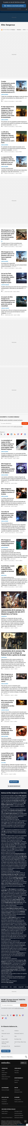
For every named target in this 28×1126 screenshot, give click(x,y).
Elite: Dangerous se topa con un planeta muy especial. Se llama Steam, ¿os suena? (7, 677)
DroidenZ (6, 721)
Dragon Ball (21, 987)
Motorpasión (17, 1090)
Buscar (26, 1057)
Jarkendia (7, 627)
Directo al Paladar (5, 1090)
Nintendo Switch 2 (19, 1033)
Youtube (8, 434)
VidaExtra (4, 616)
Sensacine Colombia (18, 1115)
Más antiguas (14, 781)
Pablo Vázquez (8, 458)
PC (2, 241)
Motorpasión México (18, 1117)
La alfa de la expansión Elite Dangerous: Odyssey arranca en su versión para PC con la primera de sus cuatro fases (7, 137)
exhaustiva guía (20, 952)
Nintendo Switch (6, 1033)
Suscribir (24, 423)
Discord (25, 434)
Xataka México (5, 1111)
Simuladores (4, 94)
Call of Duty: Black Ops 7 (20, 1042)
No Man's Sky (17, 1039)
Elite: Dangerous (9, 982)
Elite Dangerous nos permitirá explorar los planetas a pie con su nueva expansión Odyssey (7, 255)
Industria (3, 575)
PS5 (15, 1036)
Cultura (3, 762)
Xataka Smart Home (6, 1076)
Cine (11, 987)
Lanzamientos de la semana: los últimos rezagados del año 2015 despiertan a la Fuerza (13, 612)
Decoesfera (4, 1101)
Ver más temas (6, 1051)
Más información (21, 1124)
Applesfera (4, 1074)
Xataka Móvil (4, 1072)
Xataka (3, 1070)
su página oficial (20, 967)
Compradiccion (5, 1103)
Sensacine (16, 1080)
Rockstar (19, 29)
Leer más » (15, 124)
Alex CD (6, 774)
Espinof (16, 1082)
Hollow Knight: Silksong (5, 1042)
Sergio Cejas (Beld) (9, 101)
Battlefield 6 (17, 1046)
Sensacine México (18, 1113)
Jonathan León (8, 291)
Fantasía (13, 29)
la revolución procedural (19, 853)
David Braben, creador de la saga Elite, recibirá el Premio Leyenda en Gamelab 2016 (8, 569)
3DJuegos (16, 1070)
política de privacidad (18, 426)
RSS (15, 434)
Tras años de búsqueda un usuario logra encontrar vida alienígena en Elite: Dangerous (7, 515)
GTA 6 (24, 29)
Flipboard (21, 434)
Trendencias (4, 1099)
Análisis (15, 987)
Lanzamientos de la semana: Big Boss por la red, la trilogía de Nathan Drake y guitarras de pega (13, 653)
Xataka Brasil (4, 1113)
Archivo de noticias (15, 786)
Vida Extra (16, 1072)
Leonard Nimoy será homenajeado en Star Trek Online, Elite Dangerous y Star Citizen (7, 756)
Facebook (4, 434)
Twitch (18, 434)
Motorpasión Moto (18, 1092)
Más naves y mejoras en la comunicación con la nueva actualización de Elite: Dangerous (7, 704)
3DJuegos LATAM (18, 1111)
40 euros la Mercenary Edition (11, 969)
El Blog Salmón (17, 1099)
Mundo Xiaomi (5, 1078)
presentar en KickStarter (18, 877)
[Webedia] (5, 1064)
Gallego (6, 747)
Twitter (1, 434)
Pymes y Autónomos (18, 1101)
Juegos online (5, 284)
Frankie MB (7, 483)
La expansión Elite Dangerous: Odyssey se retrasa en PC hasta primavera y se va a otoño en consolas (8, 160)
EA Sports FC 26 (6, 1046)
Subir (22, 1062)
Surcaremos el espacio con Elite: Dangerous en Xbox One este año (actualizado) (7, 730)
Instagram (11, 434)
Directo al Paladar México (7, 1117)
